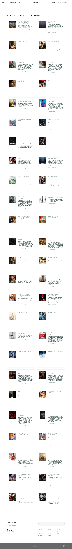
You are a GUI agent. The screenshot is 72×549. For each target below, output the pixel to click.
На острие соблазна (53, 294)
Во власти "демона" (53, 176)
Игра (19, 238)
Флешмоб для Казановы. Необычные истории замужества (24, 217)
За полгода (50, 531)
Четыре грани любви (53, 474)
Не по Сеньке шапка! (53, 196)
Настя (19, 257)
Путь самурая (21, 332)
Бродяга (50, 80)
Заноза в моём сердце (24, 474)
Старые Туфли (21, 275)
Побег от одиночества (54, 119)
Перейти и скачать (22, 33)
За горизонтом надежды (24, 176)
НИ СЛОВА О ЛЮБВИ (22, 493)
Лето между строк (22, 312)
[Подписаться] (64, 524)
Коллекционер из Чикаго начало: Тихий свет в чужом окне (25, 412)
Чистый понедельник (53, 411)
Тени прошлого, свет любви (55, 351)
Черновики (40, 535)
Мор (19, 391)
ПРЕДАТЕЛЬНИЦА (52, 312)
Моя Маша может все (53, 41)
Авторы (59, 2)
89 (39, 11)
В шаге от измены (53, 257)
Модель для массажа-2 (54, 275)
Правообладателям (12, 2)
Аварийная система (53, 157)
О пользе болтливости (24, 61)
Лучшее (65, 2)
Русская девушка (22, 41)
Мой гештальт (51, 493)
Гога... (19, 157)
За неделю (50, 533)
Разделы (53, 2)
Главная (4, 2)
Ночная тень (51, 21)
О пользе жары (52, 61)
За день (49, 535)
